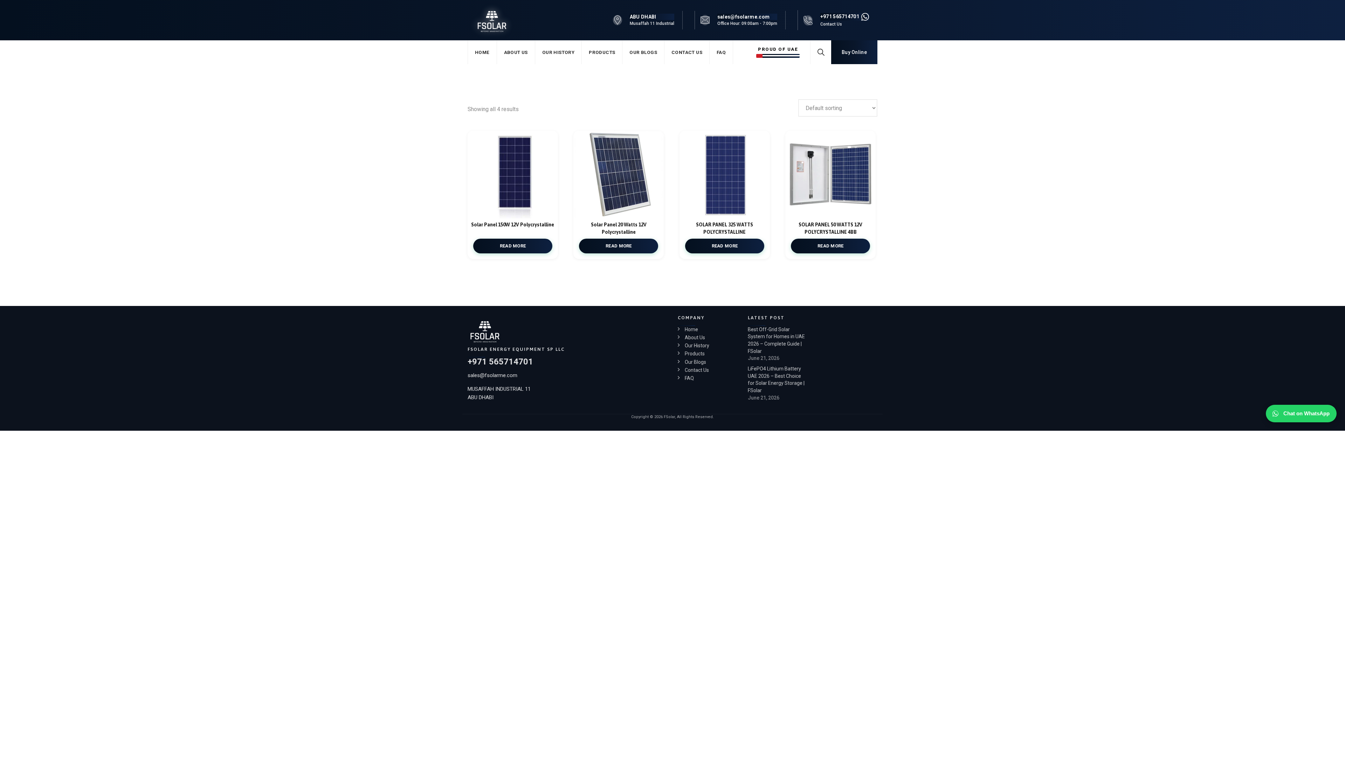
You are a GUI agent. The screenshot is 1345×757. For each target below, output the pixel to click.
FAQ (721, 52)
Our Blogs (643, 52)
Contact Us (686, 52)
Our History (558, 52)
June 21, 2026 (763, 358)
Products (602, 52)
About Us (516, 52)
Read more (513, 245)
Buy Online (854, 52)
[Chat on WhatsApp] (865, 17)
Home (482, 52)
